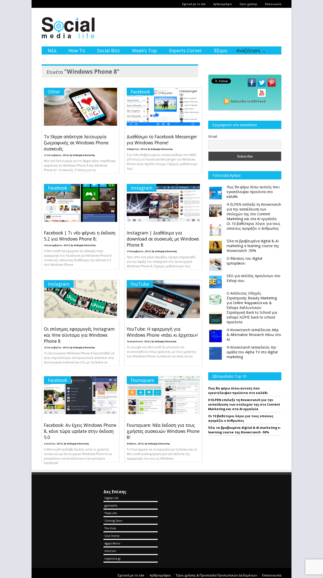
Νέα (52, 50)
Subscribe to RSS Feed (248, 101)
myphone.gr (112, 558)
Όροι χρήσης (248, 4)
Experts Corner (185, 50)
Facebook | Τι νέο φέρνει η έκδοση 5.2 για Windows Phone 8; (80, 236)
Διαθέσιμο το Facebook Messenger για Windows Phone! (162, 140)
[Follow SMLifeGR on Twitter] (261, 86)
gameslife (110, 505)
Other (54, 92)
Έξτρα (220, 50)
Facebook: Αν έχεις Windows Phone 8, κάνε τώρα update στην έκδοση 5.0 (80, 431)
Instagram (141, 188)
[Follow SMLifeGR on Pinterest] (271, 86)
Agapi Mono (112, 543)
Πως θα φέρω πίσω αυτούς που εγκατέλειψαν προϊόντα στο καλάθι (238, 390)
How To (76, 50)
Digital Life (111, 498)
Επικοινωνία (273, 4)
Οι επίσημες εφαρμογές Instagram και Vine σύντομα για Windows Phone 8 (79, 335)
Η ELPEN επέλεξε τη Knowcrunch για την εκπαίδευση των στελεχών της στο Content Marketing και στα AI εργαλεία (244, 404)
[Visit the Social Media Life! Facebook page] (251, 86)
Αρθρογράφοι (222, 4)
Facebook (140, 92)
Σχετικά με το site (194, 4)
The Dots (110, 528)
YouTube (140, 284)
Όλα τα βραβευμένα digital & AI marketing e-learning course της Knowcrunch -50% (244, 430)
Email (212, 136)
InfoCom (110, 551)
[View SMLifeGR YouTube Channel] (261, 96)
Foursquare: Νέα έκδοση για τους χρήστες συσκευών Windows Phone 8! (163, 431)
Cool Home (112, 536)
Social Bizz (108, 50)
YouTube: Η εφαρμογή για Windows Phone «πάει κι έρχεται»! (162, 332)
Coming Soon (113, 520)
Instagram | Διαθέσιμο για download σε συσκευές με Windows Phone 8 (163, 239)
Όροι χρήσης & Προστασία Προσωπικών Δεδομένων (216, 575)
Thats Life (110, 513)
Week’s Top (144, 50)
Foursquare (142, 380)
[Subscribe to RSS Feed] (226, 101)
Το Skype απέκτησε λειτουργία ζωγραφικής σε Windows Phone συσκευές (76, 143)
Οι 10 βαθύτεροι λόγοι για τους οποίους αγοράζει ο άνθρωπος (240, 418)
